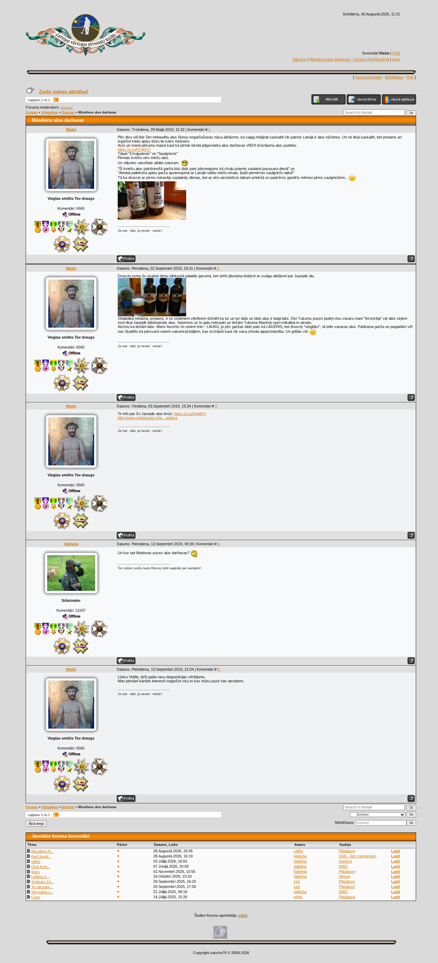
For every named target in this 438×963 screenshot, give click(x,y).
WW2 (343, 866)
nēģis (298, 897)
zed (297, 881)
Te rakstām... (42, 887)
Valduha (71, 544)
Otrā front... (40, 867)
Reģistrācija (379, 59)
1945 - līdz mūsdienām (357, 856)
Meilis (71, 129)
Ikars (35, 872)
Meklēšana (394, 77)
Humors (345, 861)
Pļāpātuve (347, 851)
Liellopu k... (40, 877)
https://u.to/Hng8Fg (190, 414)
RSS (396, 53)
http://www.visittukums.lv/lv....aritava (147, 418)
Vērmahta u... (42, 892)
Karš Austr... (41, 856)
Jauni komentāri (368, 77)
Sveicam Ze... (42, 882)
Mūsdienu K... (42, 851)
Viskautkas (49, 112)
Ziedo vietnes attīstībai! (63, 91)
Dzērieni (68, 112)
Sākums (299, 59)
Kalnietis (300, 871)
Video (35, 862)
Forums (32, 112)
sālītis (298, 851)
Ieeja (396, 59)
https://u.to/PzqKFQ (134, 149)
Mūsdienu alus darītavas (97, 112)
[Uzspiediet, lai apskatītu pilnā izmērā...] (152, 218)
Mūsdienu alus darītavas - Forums (337, 59)
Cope (35, 897)
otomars (67, 107)
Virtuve (344, 876)
